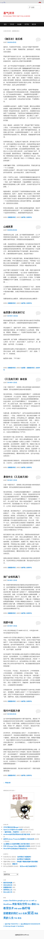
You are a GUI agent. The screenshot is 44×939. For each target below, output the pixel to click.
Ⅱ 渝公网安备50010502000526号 (29, 924)
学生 (29, 904)
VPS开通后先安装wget (11, 827)
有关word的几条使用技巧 (28, 866)
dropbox (6, 901)
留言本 (34, 24)
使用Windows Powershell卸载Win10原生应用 (18, 839)
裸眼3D (14, 864)
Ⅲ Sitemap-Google (9, 926)
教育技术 (8, 908)
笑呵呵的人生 (7, 890)
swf (32, 900)
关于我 (27, 24)
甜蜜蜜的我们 (12, 217)
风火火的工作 (7, 892)
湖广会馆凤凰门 (11, 576)
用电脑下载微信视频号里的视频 (27, 861)
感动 (33, 903)
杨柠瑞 (23, 217)
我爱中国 (8, 622)
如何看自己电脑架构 (24, 857)
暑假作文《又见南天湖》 (16, 476)
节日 (15, 918)
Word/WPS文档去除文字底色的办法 (15, 848)
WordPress (7, 904)
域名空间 (22, 904)
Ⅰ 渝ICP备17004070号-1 (11, 924)
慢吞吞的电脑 (7, 882)
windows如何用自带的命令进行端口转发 (16, 834)
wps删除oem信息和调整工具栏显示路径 (16, 844)
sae (27, 901)
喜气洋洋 (8, 13)
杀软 (15, 908)
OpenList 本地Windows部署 (12, 829)
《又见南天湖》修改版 (15, 379)
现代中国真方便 (11, 710)
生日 (20, 913)
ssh (30, 900)
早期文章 (6, 783)
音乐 (19, 918)
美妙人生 (8, 917)
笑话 (30, 912)
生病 (25, 913)
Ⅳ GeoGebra (20, 926)
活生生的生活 (7, 885)
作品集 (19, 24)
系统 (36, 913)
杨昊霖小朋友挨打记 (14, 312)
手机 (37, 904)
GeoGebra (13, 900)
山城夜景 (8, 226)
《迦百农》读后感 (12, 38)
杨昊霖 (23, 368)
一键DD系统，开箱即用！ (11, 832)
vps (36, 900)
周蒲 (14, 903)
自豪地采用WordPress (22, 935)
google (20, 900)
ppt (24, 900)
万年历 (12, 24)
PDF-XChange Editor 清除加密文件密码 (16, 846)
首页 (5, 24)
